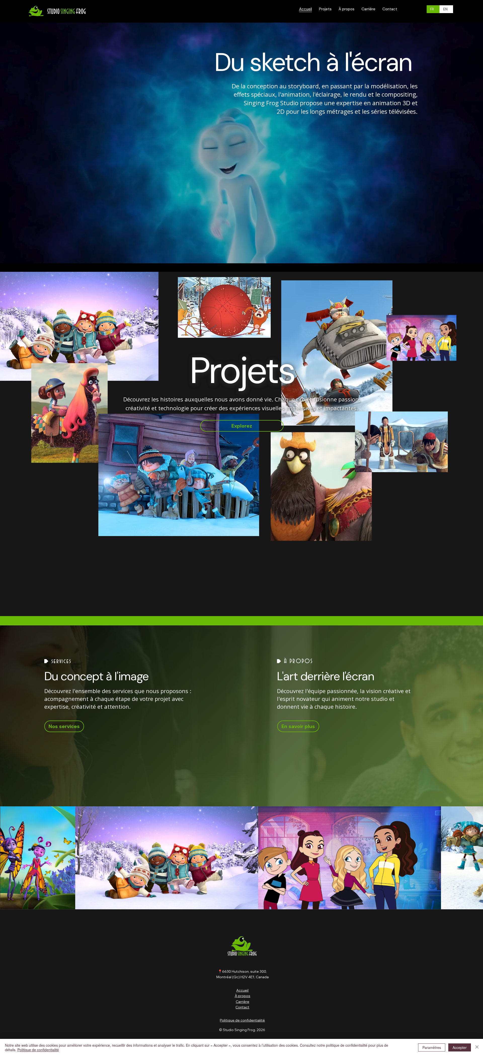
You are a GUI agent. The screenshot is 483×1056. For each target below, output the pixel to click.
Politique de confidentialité (242, 1020)
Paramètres (431, 1047)
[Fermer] (477, 1047)
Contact (242, 1007)
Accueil (242, 990)
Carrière (242, 1001)
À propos (242, 996)
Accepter (460, 1047)
